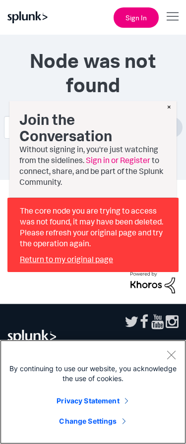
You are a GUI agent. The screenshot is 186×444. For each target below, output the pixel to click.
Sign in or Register (118, 160)
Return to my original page (66, 259)
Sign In (136, 17)
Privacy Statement (88, 400)
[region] (93, 392)
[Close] (171, 355)
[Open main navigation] (173, 16)
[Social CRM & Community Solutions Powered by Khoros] (152, 281)
